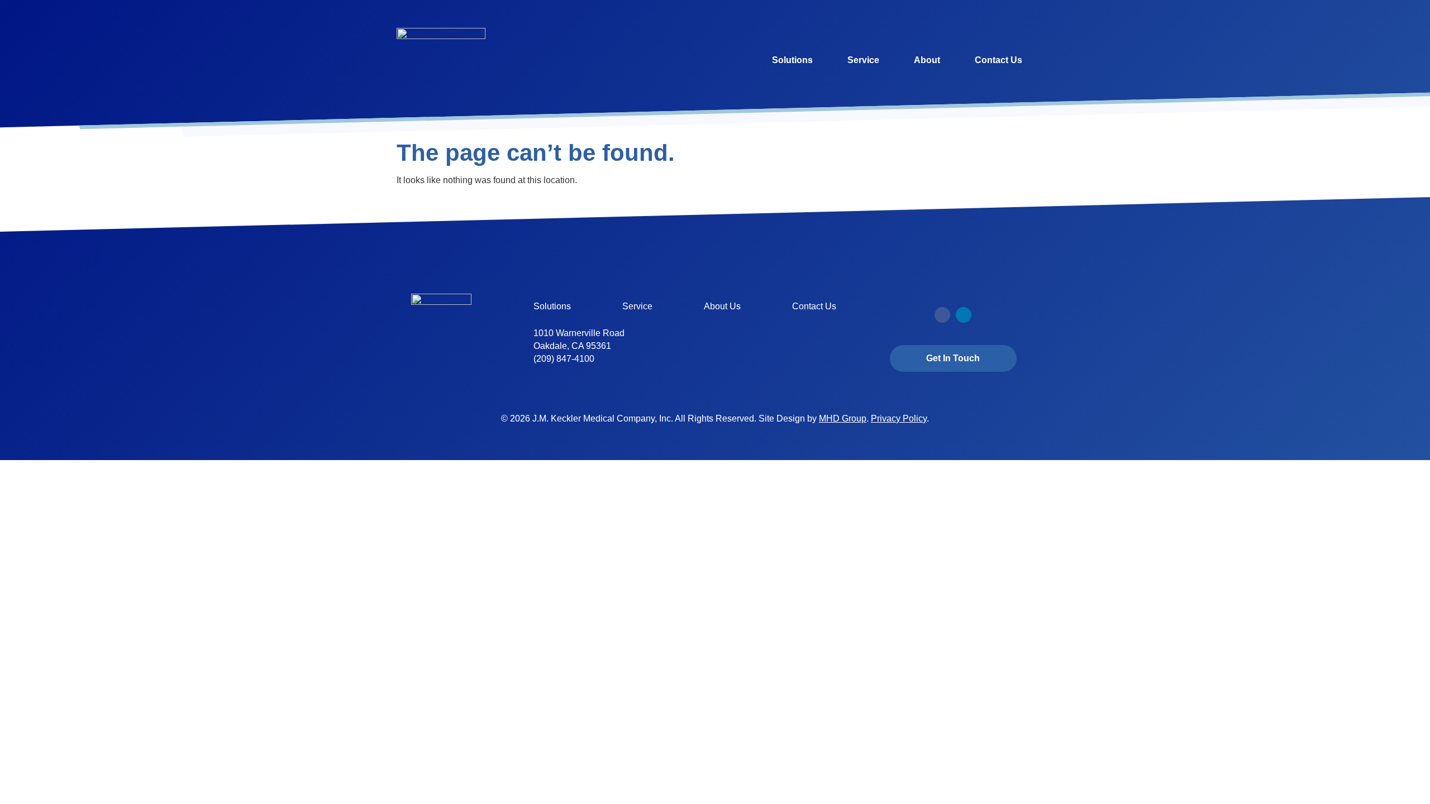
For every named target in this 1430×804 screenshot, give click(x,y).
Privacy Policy (899, 418)
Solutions (792, 60)
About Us (722, 306)
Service (863, 60)
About (927, 60)
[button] (942, 315)
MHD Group (842, 418)
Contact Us (998, 60)
